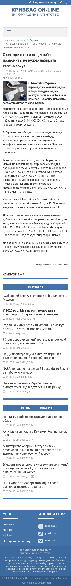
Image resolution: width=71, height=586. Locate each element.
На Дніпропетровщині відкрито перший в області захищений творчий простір (32, 356)
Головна (8, 524)
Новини (8, 530)
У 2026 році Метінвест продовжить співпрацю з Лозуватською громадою (31, 312)
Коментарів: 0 (13, 77)
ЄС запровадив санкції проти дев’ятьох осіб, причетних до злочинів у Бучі (34, 341)
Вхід (65, 2)
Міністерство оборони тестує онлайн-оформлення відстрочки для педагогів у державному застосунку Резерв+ (32, 449)
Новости (20, 40)
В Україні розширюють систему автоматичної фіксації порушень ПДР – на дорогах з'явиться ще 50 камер (35, 468)
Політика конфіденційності (35, 582)
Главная (7, 40)
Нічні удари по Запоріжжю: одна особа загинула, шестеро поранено (30, 484)
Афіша (7, 535)
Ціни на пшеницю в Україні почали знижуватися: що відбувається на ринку (32, 385)
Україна (33, 40)
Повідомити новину (43, 2)
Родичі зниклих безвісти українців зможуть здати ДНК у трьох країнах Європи (34, 327)
